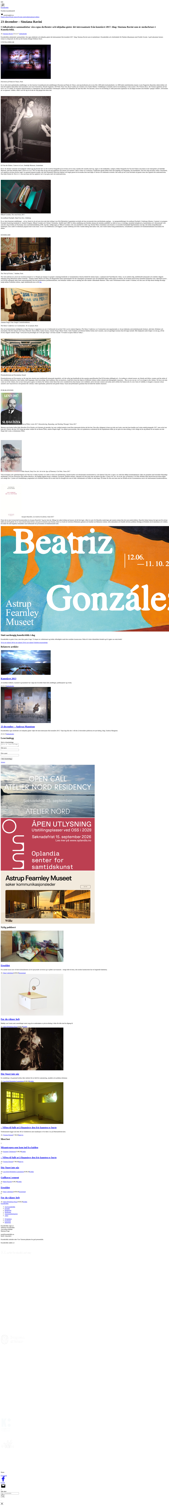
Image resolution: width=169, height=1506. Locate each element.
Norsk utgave (14, 17)
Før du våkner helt (10, 1019)
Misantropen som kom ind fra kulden (19, 1147)
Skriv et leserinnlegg (7, 742)
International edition (33, 17)
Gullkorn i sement (10, 1177)
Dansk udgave (5, 17)
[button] (2, 2)
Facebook (8, 1221)
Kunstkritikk (5, 7)
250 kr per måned (28, 642)
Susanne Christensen (9, 1151)
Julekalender (23, 34)
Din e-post (4, 753)
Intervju (20, 1135)
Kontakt (7, 1208)
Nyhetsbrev (8, 1219)
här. (40, 282)
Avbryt (3, 762)
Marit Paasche (7, 1181)
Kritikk (25, 1026)
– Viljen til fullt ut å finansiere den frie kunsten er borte (29, 1127)
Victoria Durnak (8, 1135)
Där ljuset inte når (10, 1074)
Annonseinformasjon (11, 1214)
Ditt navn (4, 748)
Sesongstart (22, 973)
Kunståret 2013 (8, 678)
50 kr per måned (6, 642)
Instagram (8, 1222)
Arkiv (6, 1215)
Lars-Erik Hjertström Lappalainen (13, 1081)
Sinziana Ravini (8, 34)
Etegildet (5, 965)
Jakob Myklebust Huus (10, 1026)
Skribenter (8, 1212)
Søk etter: (4, 1491)
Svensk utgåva (22, 17)
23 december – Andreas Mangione (18, 726)
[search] (3, 5)
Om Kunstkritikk (10, 1207)
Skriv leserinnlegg (7, 759)
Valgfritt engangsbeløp (41, 642)
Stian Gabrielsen (8, 973)
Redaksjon (8, 1210)
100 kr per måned (16, 642)
